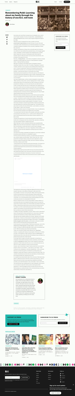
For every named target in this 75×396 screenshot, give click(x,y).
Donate (67, 1)
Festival (6, 1)
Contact (60, 1)
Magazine (15, 1)
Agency (10, 1)
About (55, 1)
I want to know (55, 393)
